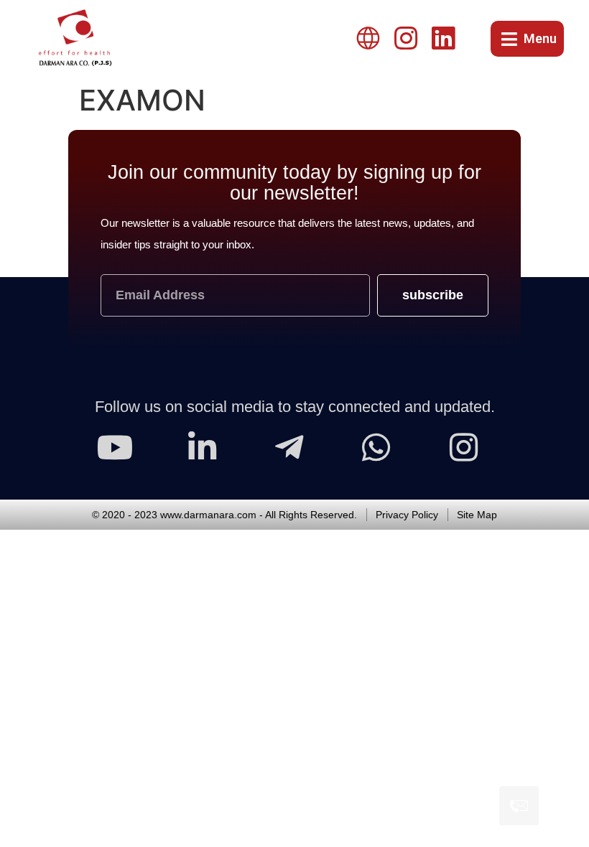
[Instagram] (406, 38)
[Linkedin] (443, 38)
